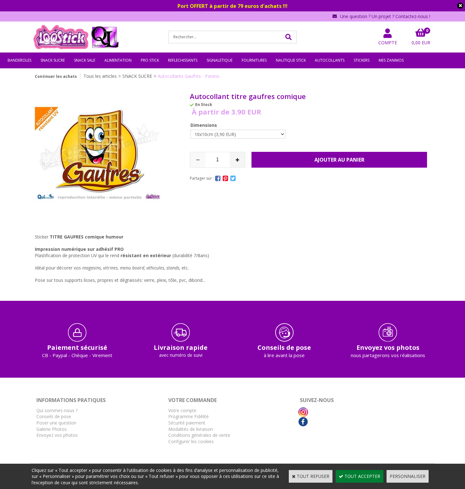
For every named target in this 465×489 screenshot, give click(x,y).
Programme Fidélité (188, 416)
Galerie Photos (51, 429)
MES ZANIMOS (391, 60)
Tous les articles (100, 76)
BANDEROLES (19, 60)
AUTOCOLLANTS (329, 60)
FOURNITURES (254, 60)
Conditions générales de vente (199, 435)
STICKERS (361, 60)
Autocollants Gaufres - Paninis (189, 76)
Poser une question (56, 423)
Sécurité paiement (186, 423)
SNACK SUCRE (52, 60)
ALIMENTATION (118, 60)
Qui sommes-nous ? (57, 410)
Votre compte (182, 410)
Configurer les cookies (191, 441)
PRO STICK (150, 60)
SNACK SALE (84, 60)
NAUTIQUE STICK (291, 60)
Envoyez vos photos (57, 435)
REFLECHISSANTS (182, 60)
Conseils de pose (53, 416)
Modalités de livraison (190, 429)
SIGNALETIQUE (219, 60)
